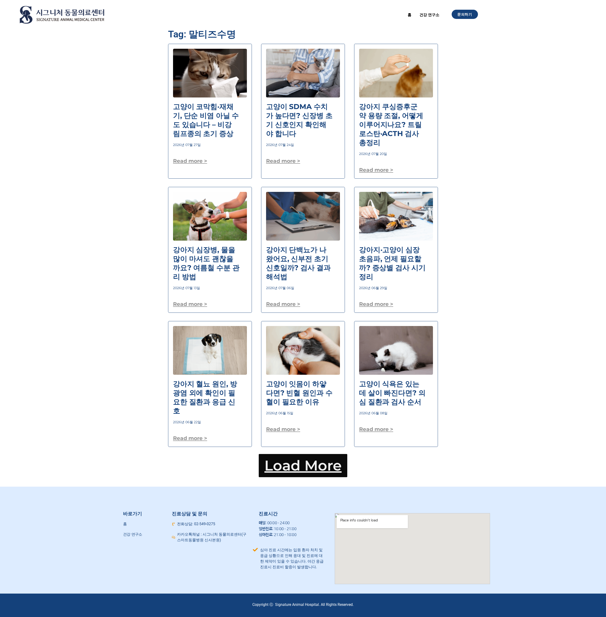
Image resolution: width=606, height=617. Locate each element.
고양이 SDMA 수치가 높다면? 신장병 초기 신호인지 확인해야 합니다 (299, 120)
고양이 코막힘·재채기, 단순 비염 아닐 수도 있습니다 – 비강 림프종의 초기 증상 (206, 120)
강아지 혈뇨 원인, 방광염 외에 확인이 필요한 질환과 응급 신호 (205, 397)
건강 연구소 (429, 15)
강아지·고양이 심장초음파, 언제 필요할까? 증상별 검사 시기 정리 (392, 263)
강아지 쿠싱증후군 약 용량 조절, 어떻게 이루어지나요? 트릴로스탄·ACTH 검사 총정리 (391, 124)
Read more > (190, 161)
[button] (303, 465)
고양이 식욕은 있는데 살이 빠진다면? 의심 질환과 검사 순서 (392, 392)
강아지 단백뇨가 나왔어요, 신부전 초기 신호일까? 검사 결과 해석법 (298, 263)
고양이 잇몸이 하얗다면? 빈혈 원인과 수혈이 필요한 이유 (299, 392)
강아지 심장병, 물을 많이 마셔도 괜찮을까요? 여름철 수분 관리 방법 (206, 263)
